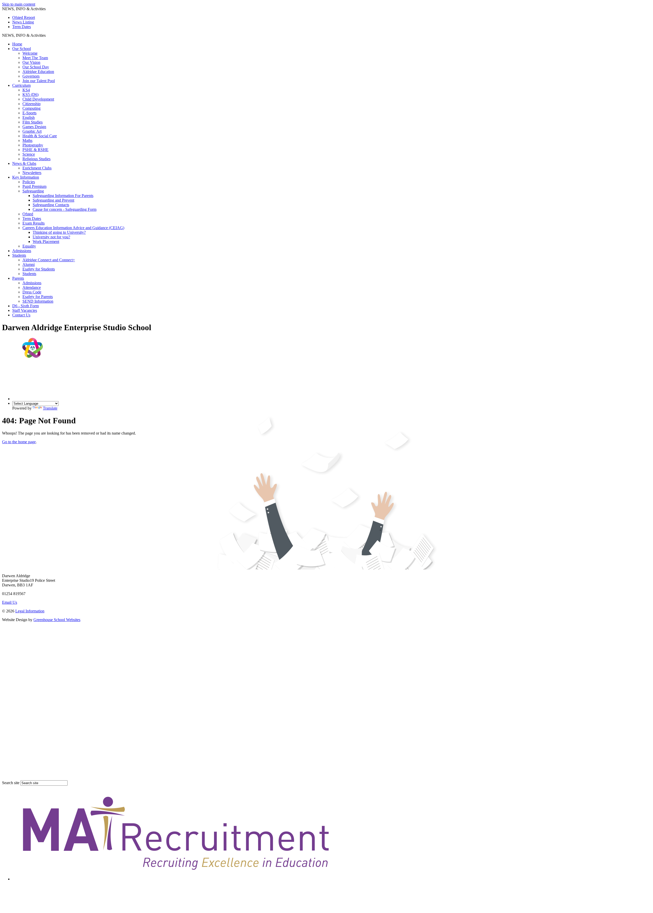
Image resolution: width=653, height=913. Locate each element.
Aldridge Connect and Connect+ (48, 260)
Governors (31, 76)
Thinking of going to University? (59, 232)
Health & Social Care (39, 136)
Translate (50, 408)
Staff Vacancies (24, 310)
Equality (29, 246)
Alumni (28, 264)
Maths (27, 140)
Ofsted (27, 214)
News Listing (23, 22)
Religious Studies (36, 159)
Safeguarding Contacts (51, 205)
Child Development (38, 99)
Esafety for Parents (37, 296)
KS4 (26, 90)
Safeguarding (33, 191)
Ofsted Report (23, 17)
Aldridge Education (38, 71)
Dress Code (31, 292)
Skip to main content (18, 4)
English (28, 117)
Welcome (29, 53)
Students (19, 255)
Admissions (21, 251)
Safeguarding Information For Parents (63, 195)
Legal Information (29, 611)
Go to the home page (19, 442)
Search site (10, 783)
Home (17, 44)
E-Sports (29, 113)
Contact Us (21, 315)
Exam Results (33, 223)
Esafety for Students (38, 269)
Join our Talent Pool (38, 81)
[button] (47, 35)
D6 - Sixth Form (25, 306)
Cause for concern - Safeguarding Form (64, 209)
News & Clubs (24, 163)
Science (28, 154)
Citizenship (31, 104)
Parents (18, 278)
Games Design (34, 127)
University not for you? (51, 237)
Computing (31, 108)
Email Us (9, 602)
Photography (32, 145)
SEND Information (37, 301)
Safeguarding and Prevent (53, 200)
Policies (28, 182)
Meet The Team (35, 58)
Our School (21, 48)
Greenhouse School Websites (56, 620)
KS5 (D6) (30, 94)
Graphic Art (32, 131)
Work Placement (46, 241)
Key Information (25, 177)
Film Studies (32, 122)
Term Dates (21, 26)
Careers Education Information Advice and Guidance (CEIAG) (73, 228)
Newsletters (31, 172)
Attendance (31, 287)
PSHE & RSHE (35, 149)
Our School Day (35, 67)
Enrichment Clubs (37, 168)
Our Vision (31, 62)
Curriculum (21, 85)
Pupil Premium (34, 186)
